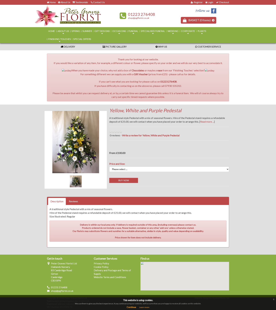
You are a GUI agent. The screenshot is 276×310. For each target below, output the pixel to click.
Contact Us (99, 2)
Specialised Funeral (153, 32)
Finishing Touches (59, 40)
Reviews (73, 201)
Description (56, 201)
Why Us (162, 46)
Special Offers (82, 39)
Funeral (133, 32)
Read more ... (207, 121)
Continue (131, 307)
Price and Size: (117, 163)
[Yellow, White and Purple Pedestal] (76, 142)
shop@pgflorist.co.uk (138, 18)
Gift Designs (102, 32)
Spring (76, 31)
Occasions (119, 32)
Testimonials (81, 2)
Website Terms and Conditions (110, 277)
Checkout (224, 2)
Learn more (144, 307)
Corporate (188, 32)
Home (53, 2)
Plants (202, 32)
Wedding (173, 32)
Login (210, 2)
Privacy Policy (101, 263)
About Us (65, 2)
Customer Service (209, 46)
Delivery (69, 46)
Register (198, 2)
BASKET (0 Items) (199, 20)
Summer (87, 31)
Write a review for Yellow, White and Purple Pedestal (151, 135)
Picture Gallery (116, 46)
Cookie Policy (101, 266)
